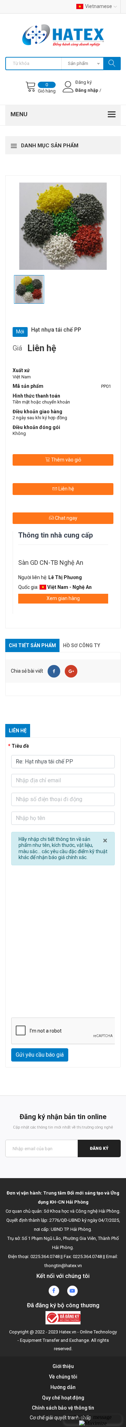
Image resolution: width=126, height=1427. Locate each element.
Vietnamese (98, 6)
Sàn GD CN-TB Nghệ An (50, 562)
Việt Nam (22, 376)
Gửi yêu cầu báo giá (40, 1054)
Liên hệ (65, 488)
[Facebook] (54, 671)
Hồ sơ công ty (81, 645)
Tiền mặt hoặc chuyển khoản (41, 402)
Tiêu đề (20, 746)
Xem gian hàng (63, 598)
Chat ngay (65, 518)
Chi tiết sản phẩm (32, 645)
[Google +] (71, 671)
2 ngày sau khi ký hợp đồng (40, 417)
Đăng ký (99, 1148)
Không (19, 433)
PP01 (106, 386)
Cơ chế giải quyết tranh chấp (60, 1417)
